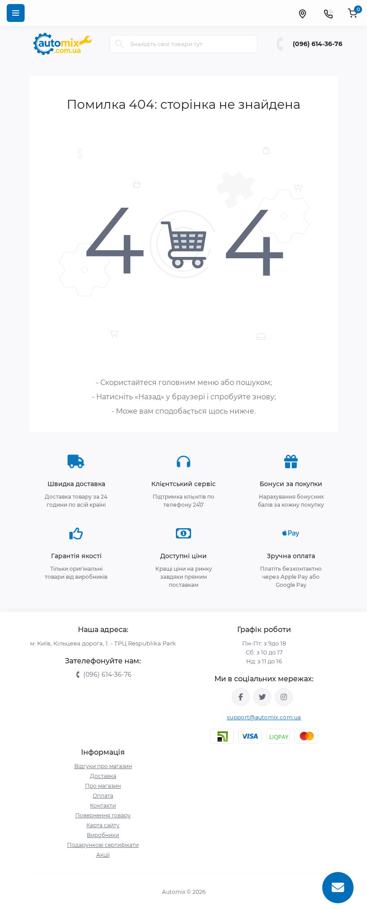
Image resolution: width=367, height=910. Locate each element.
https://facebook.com (241, 697)
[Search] (119, 44)
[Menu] (16, 13)
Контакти (103, 805)
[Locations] (302, 13)
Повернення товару (103, 815)
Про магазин (103, 785)
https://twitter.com (262, 697)
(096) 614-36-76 (317, 44)
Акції (103, 854)
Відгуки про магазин (103, 766)
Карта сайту (102, 825)
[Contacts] (328, 13)
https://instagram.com (284, 697)
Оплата (103, 795)
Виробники (103, 835)
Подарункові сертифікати (103, 845)
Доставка (103, 776)
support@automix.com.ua (264, 717)
